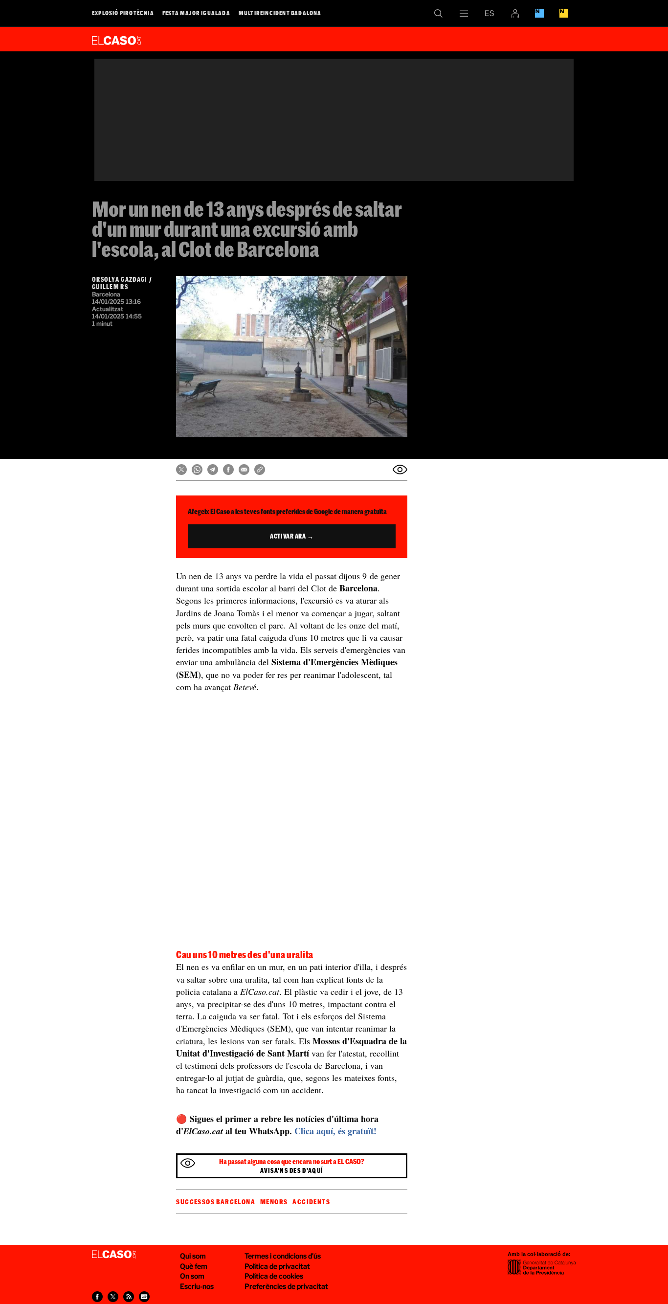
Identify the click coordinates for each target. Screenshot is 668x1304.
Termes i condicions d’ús (283, 1256)
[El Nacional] (564, 13)
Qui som (193, 1256)
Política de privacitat (277, 1266)
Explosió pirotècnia (123, 12)
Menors (274, 1202)
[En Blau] (539, 13)
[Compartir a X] (181, 469)
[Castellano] (489, 13)
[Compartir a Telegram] (212, 469)
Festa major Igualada (196, 12)
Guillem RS (110, 286)
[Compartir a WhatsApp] (197, 469)
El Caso (116, 39)
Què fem (193, 1266)
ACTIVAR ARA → (291, 536)
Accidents (311, 1202)
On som (192, 1276)
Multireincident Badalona (280, 12)
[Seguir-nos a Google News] (144, 1296)
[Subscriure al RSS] (128, 1296)
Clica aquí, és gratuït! (335, 1130)
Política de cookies (274, 1276)
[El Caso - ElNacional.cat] (114, 1254)
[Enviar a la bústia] (400, 469)
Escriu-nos (197, 1286)
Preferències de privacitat (286, 1286)
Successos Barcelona (215, 1202)
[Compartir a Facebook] (228, 469)
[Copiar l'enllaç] (259, 469)
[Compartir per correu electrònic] (244, 469)
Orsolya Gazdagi (120, 279)
